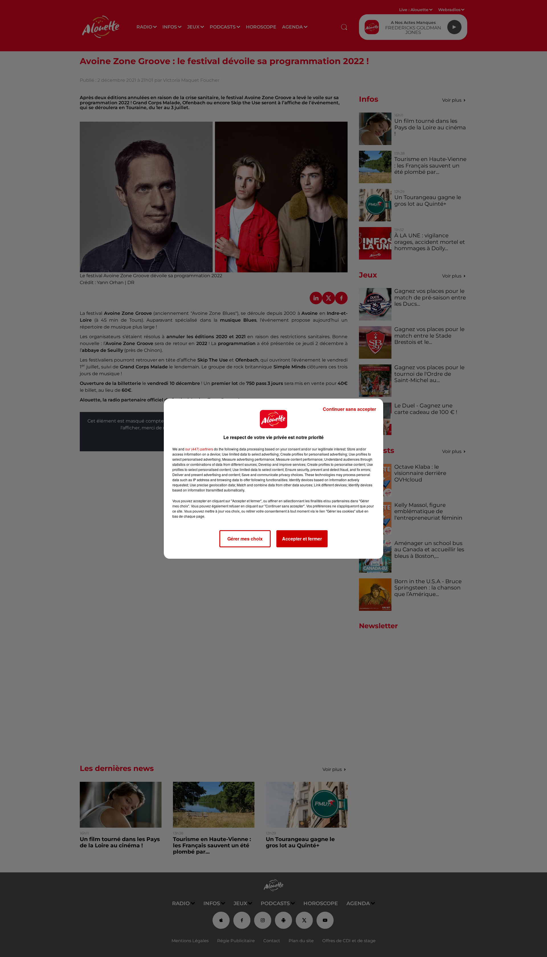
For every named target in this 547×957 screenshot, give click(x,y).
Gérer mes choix (245, 538)
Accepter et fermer (302, 538)
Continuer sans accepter (349, 409)
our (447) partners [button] (199, 448)
